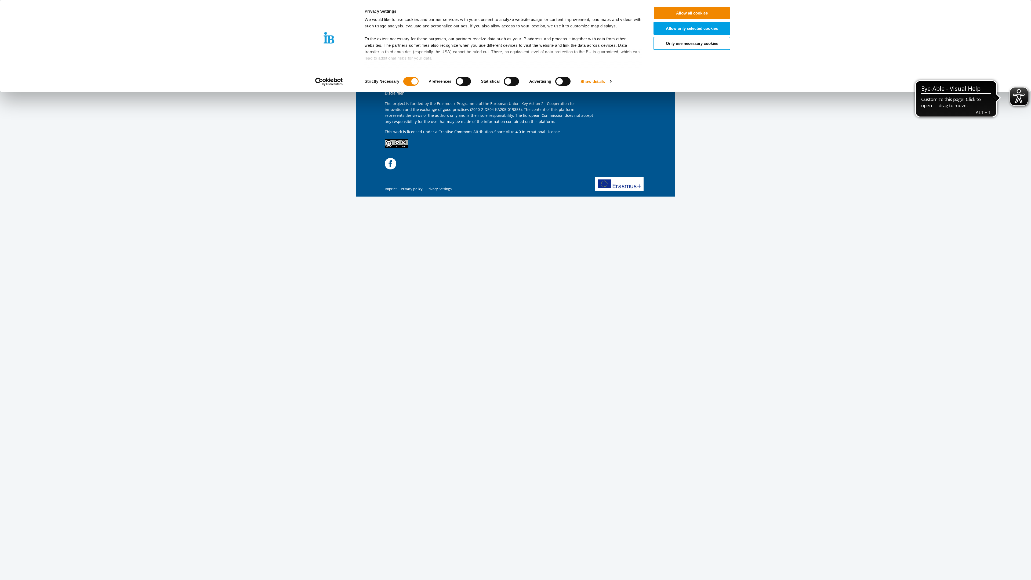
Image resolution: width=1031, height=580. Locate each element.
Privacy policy (412, 189)
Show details (592, 81)
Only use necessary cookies (692, 43)
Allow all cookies (692, 13)
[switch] (463, 81)
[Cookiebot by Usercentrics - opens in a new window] (329, 82)
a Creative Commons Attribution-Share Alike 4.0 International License (497, 131)
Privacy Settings (439, 189)
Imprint (391, 189)
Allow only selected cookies (692, 28)
